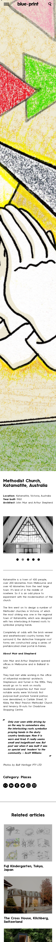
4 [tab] (33, 559)
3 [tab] (28, 559)
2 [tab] (23, 559)
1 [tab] (17, 559)
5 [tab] (38, 559)
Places (26, 777)
